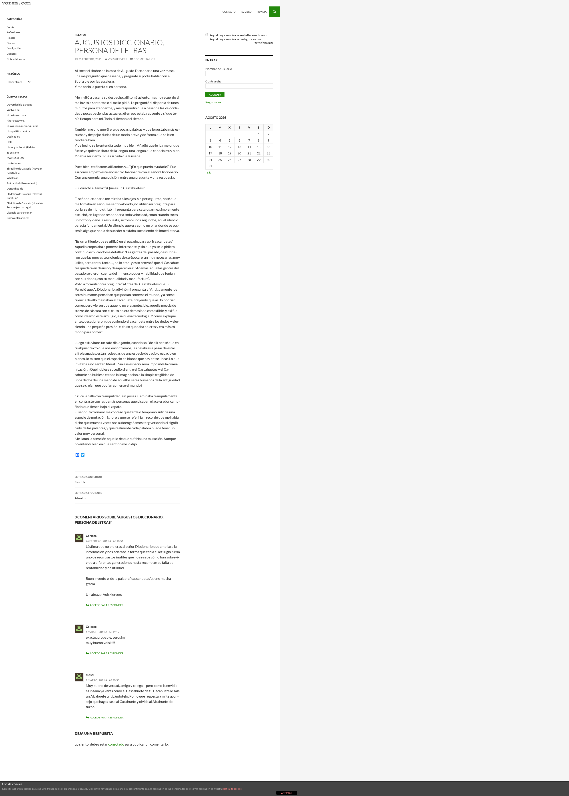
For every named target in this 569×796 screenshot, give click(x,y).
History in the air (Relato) (21, 147)
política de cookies (232, 789)
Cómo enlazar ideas (18, 218)
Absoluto (88, 495)
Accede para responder (107, 605)
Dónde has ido (15, 188)
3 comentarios (144, 59)
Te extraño (13, 152)
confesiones (14, 163)
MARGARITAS (15, 158)
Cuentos (11, 53)
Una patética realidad (19, 131)
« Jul (209, 172)
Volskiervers (117, 59)
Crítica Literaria (16, 59)
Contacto (229, 11)
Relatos (80, 34)
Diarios (11, 43)
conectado (116, 744)
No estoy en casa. (16, 115)
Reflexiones (13, 32)
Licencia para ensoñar (19, 212)
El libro (246, 11)
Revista (261, 11)
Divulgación (14, 48)
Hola (9, 142)
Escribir (88, 479)
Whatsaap (12, 178)
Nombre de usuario (218, 69)
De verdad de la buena (19, 104)
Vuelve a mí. (13, 110)
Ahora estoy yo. (16, 120)
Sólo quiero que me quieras (22, 126)
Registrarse (213, 102)
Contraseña (213, 81)
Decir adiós (13, 136)
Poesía (10, 27)
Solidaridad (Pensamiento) (22, 183)
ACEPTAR (286, 793)
